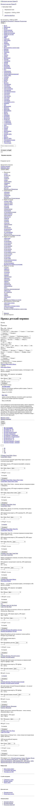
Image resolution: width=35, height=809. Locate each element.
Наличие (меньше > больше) (12, 441)
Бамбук (6, 80)
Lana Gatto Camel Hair (7, 555)
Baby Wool (4, 395)
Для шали (6, 99)
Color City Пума (5, 732)
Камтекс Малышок (6, 707)
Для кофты (7, 85)
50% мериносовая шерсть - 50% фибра (14, 759)
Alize (5, 53)
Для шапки (7, 100)
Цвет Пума (4, 743)
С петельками (8, 124)
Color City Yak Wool (6, 607)
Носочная (6, 65)
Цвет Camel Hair (5, 567)
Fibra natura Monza (6, 367)
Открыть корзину (5, 166)
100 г (10, 342)
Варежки (5, 350)
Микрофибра (7, 110)
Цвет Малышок (5, 719)
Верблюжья (7, 58)
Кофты (21, 350)
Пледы (27, 350)
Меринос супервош (15, 338)
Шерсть (6, 137)
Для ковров (7, 61)
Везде (5, 25)
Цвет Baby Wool (5, 517)
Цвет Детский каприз (7, 668)
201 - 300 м (15, 345)
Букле (5, 81)
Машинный (6, 361)
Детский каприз (6, 386)
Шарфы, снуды (26, 352)
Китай (5, 28)
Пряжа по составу (9, 34)
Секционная (7, 71)
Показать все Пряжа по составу (12, 300)
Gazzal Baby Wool (5, 506)
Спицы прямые (9, 307)
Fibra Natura (7, 40)
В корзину (4, 383)
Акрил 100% (7, 75)
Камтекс (6, 49)
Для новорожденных (9, 91)
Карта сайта (7, 782)
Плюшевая (7, 66)
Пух (5, 69)
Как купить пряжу (9, 769)
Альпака (6, 77)
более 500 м (10, 347)
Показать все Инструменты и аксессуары (15, 309)
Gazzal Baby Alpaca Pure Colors (9, 481)
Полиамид (7, 116)
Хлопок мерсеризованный (11, 74)
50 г (4, 342)
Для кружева (7, 87)
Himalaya (6, 43)
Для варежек (7, 84)
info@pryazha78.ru (9, 15)
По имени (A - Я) (8, 429)
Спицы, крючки (17, 361)
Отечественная (8, 30)
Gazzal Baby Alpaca (6, 457)
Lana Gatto (7, 44)
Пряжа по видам (8, 31)
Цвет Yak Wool (5, 618)
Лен (5, 104)
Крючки (6, 304)
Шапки (17, 352)
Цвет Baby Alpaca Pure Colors (9, 492)
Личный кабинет (8, 801)
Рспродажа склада (9, 794)
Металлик (6, 109)
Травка (6, 129)
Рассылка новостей (9, 804)
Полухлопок (7, 68)
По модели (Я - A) (9, 439)
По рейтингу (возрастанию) (11, 436)
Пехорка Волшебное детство (9, 631)
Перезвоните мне (9, 9)
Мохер (6, 112)
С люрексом (7, 121)
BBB (5, 37)
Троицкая (6, 52)
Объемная (6, 115)
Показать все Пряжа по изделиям (13, 264)
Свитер (9, 352)
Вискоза (6, 82)
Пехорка (6, 50)
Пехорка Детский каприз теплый (10, 683)
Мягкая (6, 113)
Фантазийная (7, 131)
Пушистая (7, 119)
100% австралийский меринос (21, 762)
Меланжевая (7, 106)
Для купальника (8, 88)
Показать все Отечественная (12, 198)
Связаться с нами (8, 779)
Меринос (6, 107)
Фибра (17, 339)
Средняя (5, 358)
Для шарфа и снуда (9, 102)
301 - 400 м (24, 345)
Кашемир (6, 103)
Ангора (6, 78)
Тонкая (6, 128)
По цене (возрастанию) (10, 432)
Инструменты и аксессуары (11, 47)
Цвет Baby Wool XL (6, 541)
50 (4, 451)
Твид (5, 125)
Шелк (5, 135)
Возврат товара (8, 781)
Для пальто (7, 93)
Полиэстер (7, 118)
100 (5, 452)
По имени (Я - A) (9, 430)
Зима (4, 355)
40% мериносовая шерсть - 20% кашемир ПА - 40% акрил (15, 760)
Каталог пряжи (5, 169)
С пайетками (7, 122)
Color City (6, 39)
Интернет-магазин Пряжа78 (8, 4)
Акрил (6, 56)
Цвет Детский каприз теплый (9, 694)
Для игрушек (7, 143)
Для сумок (7, 97)
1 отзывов (4, 524)
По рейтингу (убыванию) (11, 435)
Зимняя (6, 62)
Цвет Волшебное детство (8, 642)
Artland (6, 36)
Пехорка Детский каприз (7, 657)
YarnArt (6, 55)
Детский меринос (16, 758)
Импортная (7, 27)
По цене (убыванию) (9, 433)
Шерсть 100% (7, 138)
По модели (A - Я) (9, 438)
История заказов (8, 803)
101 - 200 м (6, 345)
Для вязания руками (9, 140)
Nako (5, 46)
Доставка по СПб (9, 771)
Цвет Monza (4, 378)
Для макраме (7, 90)
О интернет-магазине (10, 770)
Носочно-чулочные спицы (12, 306)
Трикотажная (7, 72)
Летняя (6, 63)
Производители (8, 792)
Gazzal (5, 41)
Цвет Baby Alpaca (5, 468)
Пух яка (10, 339)
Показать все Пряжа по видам (12, 235)
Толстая (6, 126)
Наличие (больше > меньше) (12, 442)
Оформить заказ (5, 167)
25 (4, 449)
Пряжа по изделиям (9, 33)
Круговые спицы (9, 303)
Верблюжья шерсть (23, 336)
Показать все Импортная (11, 189)
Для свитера (7, 96)
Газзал (23, 758)
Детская (6, 59)
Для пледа (7, 94)
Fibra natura (14, 331)
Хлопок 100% (8, 134)
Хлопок (6, 132)
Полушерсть (7, 141)
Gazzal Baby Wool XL (7, 530)
